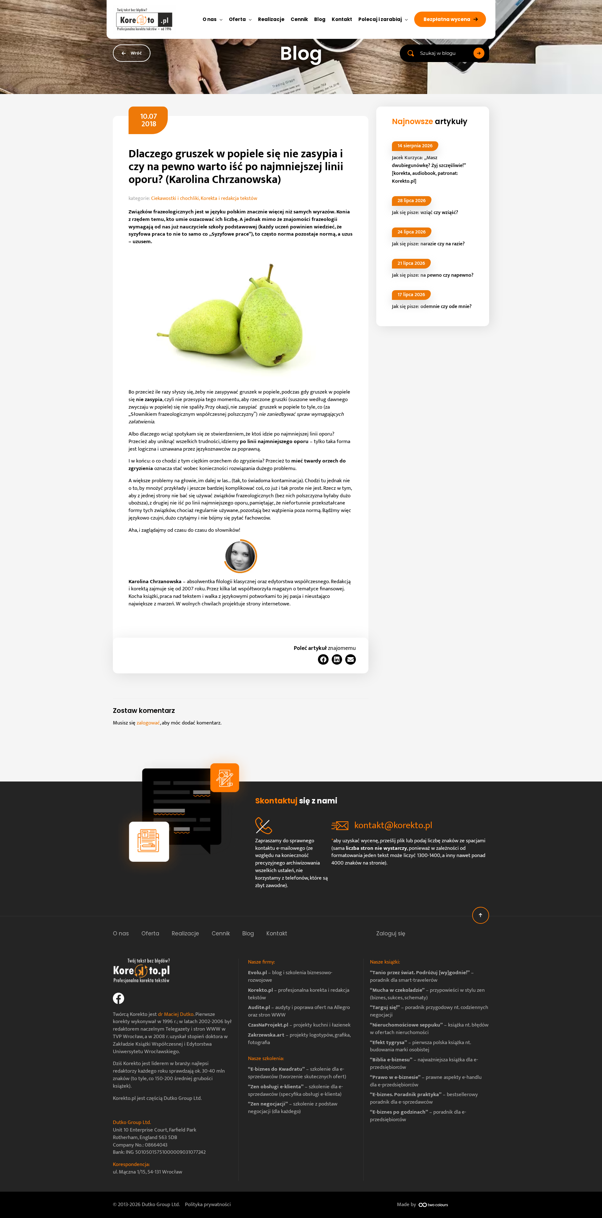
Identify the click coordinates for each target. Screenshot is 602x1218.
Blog (248, 933)
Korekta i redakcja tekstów (229, 198)
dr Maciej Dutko (175, 1014)
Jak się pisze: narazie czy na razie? (428, 244)
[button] (450, 19)
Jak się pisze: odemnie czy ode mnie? (432, 306)
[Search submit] (479, 53)
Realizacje (185, 933)
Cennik (221, 933)
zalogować (148, 723)
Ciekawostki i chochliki (175, 198)
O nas (121, 933)
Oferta (150, 933)
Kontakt (277, 933)
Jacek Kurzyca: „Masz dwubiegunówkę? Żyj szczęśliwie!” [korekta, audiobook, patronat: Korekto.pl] (429, 170)
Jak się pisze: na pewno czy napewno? (432, 275)
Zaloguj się (390, 933)
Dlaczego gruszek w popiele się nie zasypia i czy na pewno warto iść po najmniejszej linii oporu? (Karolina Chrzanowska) (236, 166)
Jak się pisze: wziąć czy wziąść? (425, 212)
